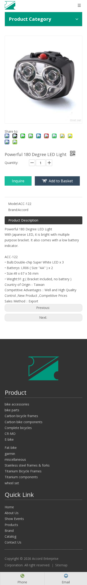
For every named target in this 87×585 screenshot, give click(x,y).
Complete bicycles (18, 428)
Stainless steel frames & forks (27, 465)
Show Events (14, 518)
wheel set (12, 483)
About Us (12, 513)
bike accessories (17, 404)
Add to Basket (61, 180)
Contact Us (13, 542)
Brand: (13, 210)
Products (11, 525)
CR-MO (10, 433)
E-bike (9, 439)
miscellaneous (15, 459)
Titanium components (21, 477)
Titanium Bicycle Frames (23, 471)
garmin (10, 453)
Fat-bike (11, 447)
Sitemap (61, 565)
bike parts (12, 410)
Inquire (18, 180)
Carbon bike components (23, 422)
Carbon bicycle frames (21, 416)
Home (9, 507)
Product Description (23, 220)
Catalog (10, 536)
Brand (9, 530)
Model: (13, 203)
